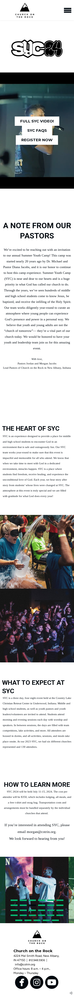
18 (59, 911)
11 (50, 906)
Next (71, 890)
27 (37, 921)
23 (50, 916)
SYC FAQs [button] (37, 130)
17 (50, 911)
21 (32, 916)
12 (59, 906)
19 (14, 916)
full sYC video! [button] (37, 121)
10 (41, 906)
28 (46, 921)
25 (18, 921)
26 (27, 921)
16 (41, 911)
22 (41, 916)
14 (23, 911)
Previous (2, 890)
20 (23, 916)
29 (55, 921)
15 (32, 911)
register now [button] (37, 140)
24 (59, 916)
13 (14, 911)
